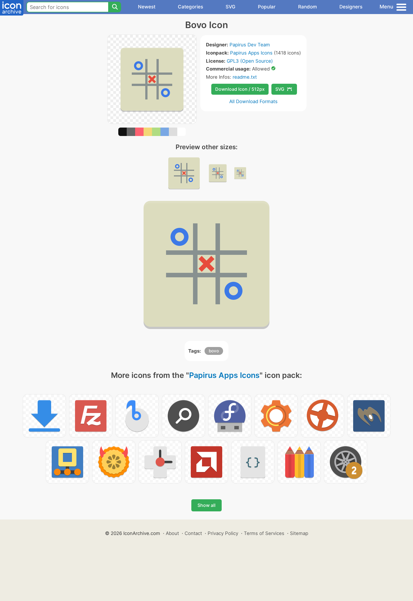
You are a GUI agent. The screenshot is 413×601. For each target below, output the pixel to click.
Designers (350, 7)
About (172, 533)
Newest (146, 7)
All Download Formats (253, 101)
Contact (193, 533)
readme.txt (245, 77)
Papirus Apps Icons (251, 53)
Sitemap (299, 533)
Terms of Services (264, 533)
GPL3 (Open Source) (250, 61)
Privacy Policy (223, 533)
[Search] (114, 7)
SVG (230, 7)
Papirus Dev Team (250, 44)
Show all (206, 505)
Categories (190, 7)
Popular (267, 7)
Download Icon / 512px (240, 89)
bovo (214, 350)
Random (307, 7)
